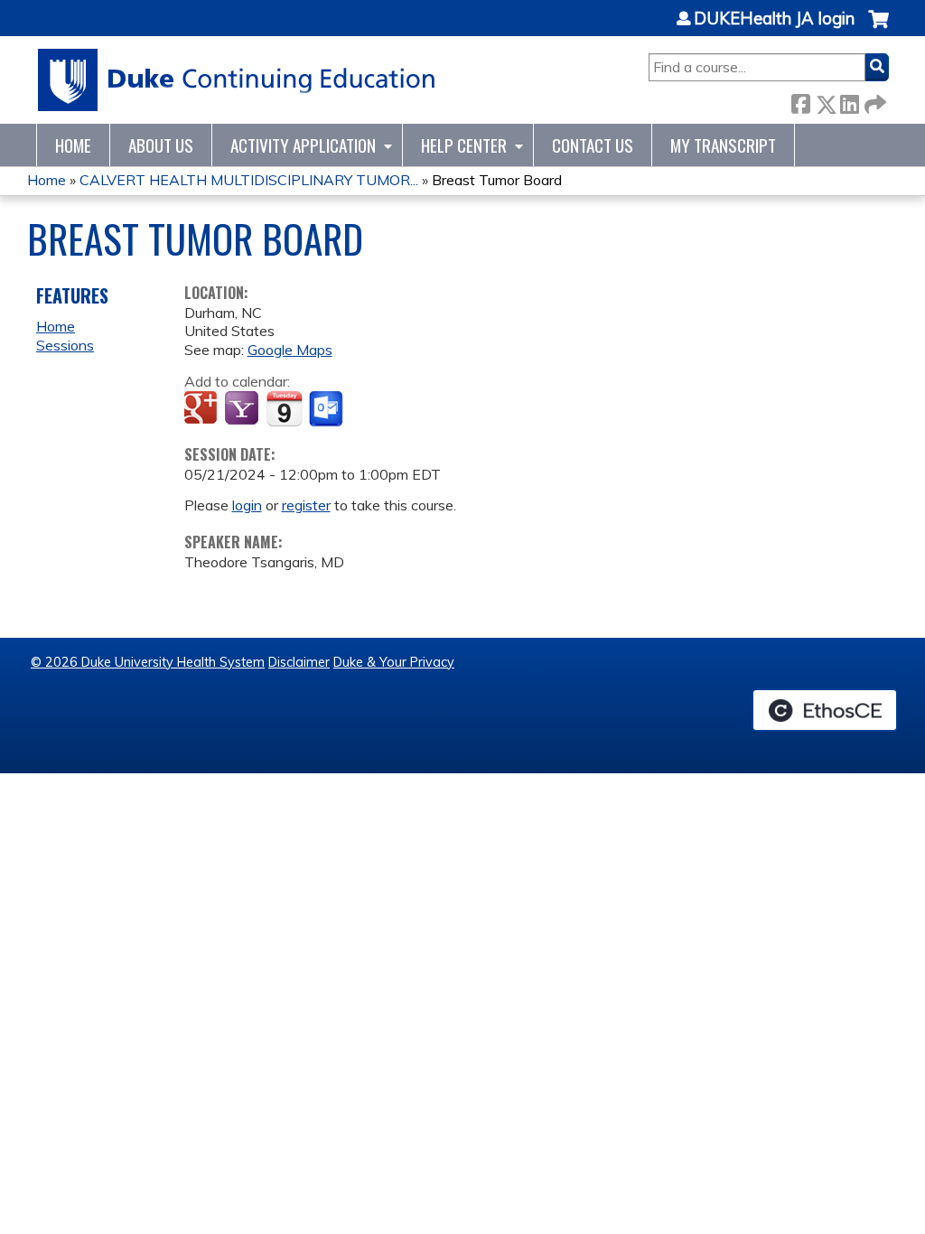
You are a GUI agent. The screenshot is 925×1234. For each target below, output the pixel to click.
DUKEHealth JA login (774, 19)
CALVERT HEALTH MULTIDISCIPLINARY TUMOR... (248, 180)
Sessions (65, 345)
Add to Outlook (327, 409)
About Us (160, 145)
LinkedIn (849, 100)
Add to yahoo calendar (243, 409)
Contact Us (592, 145)
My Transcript (723, 145)
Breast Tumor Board (497, 180)
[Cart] (878, 28)
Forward (873, 100)
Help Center (464, 145)
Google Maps (290, 350)
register (306, 505)
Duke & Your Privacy (393, 662)
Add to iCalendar (284, 408)
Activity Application (303, 145)
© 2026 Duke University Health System (148, 662)
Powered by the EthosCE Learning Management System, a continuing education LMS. (825, 710)
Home (73, 145)
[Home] (237, 80)
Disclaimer (299, 662)
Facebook (800, 100)
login (247, 505)
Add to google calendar (202, 409)
